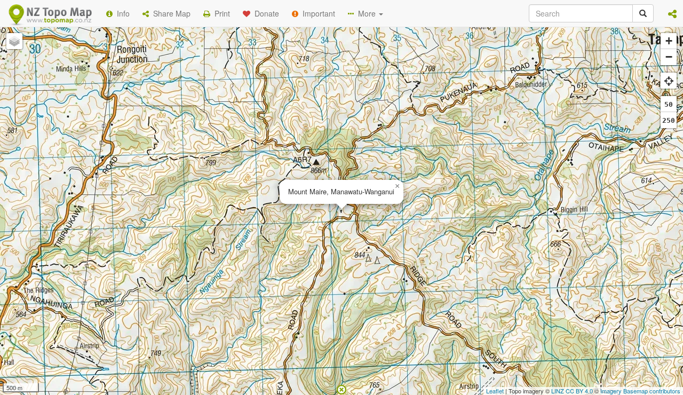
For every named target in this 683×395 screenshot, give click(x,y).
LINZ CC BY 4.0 (572, 390)
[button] (672, 13)
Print (220, 13)
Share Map (169, 13)
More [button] (366, 13)
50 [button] (668, 104)
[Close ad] (341, 388)
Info (121, 13)
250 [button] (668, 120)
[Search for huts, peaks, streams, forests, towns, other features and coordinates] (643, 13)
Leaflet (495, 390)
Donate (264, 13)
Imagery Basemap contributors (640, 390)
